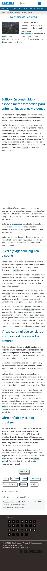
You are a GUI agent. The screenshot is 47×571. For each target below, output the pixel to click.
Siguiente (23, 471)
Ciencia (29, 13)
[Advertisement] (23, 70)
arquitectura (26, 33)
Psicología (23, 9)
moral (4, 406)
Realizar (33, 484)
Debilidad (15, 479)
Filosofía (13, 9)
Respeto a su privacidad (11, 547)
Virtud (5, 479)
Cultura (40, 9)
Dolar (25, 479)
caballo (16, 270)
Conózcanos (24, 547)
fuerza (4, 36)
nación (25, 147)
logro (8, 293)
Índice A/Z (4, 9)
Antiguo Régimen (10, 484)
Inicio (3, 13)
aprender (30, 309)
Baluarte (23, 484)
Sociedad (16, 13)
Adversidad (34, 479)
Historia (32, 9)
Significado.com (8, 3)
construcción (17, 224)
